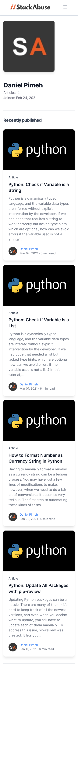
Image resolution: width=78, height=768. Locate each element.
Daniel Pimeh (29, 249)
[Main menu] (65, 7)
